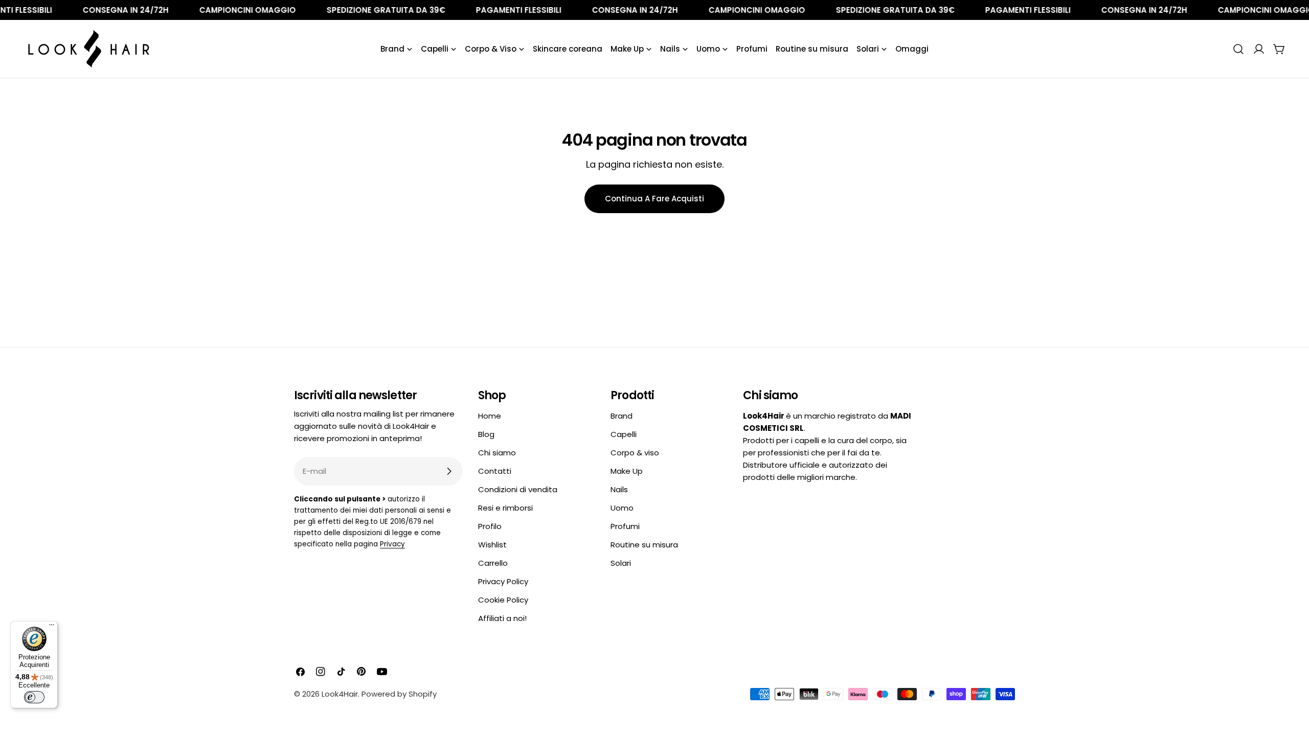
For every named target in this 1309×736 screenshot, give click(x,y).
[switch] (34, 697)
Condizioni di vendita (517, 489)
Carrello (493, 563)
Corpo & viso (635, 452)
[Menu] (52, 627)
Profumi (625, 526)
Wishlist (492, 544)
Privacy (392, 544)
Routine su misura (644, 544)
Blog (486, 434)
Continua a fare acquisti (654, 198)
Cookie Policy (503, 599)
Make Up (627, 471)
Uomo (622, 507)
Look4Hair (340, 693)
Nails (619, 489)
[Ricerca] (1238, 49)
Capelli (624, 434)
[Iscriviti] (449, 471)
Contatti (494, 471)
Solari (621, 563)
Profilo (490, 526)
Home (489, 415)
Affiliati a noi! (502, 618)
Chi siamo (497, 452)
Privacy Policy (503, 581)
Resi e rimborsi (505, 507)
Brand (622, 415)
